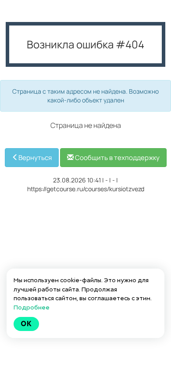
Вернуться (35, 157)
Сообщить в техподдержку (117, 157)
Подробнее (32, 307)
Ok (26, 323)
